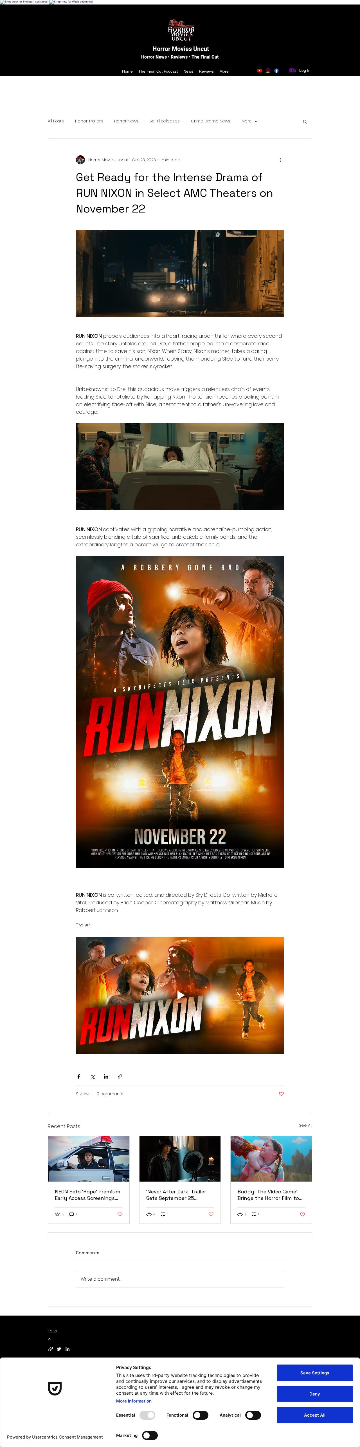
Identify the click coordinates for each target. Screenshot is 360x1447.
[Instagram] (268, 70)
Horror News (126, 121)
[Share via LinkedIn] (106, 1076)
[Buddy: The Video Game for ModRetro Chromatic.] (271, 1159)
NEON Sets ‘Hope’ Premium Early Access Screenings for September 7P (87, 1194)
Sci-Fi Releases (165, 121)
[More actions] (280, 159)
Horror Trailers (89, 121)
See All (305, 1125)
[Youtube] (259, 70)
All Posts (56, 121)
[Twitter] (59, 1349)
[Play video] (180, 995)
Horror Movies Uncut (180, 48)
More (247, 121)
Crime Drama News (210, 121)
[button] (305, 121)
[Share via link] (120, 1076)
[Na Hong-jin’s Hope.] (88, 1159)
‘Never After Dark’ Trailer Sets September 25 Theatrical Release (176, 1194)
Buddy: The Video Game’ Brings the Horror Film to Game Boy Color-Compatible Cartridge (268, 1194)
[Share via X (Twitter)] (92, 1076)
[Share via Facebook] (78, 1076)
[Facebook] (276, 70)
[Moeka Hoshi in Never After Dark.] (180, 1159)
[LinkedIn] (67, 1349)
